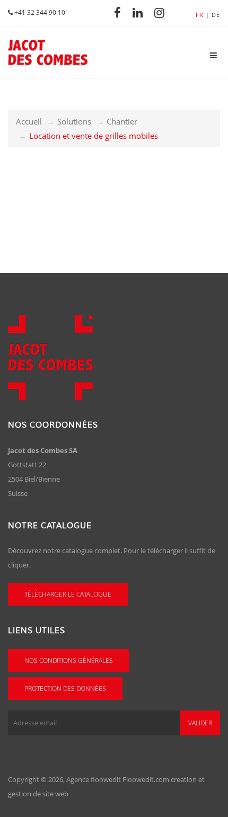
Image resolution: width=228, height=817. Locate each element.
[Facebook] (120, 12)
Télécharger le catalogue (67, 594)
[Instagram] (162, 12)
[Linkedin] (140, 12)
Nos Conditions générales (68, 660)
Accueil (29, 121)
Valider (200, 722)
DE (216, 15)
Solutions (74, 121)
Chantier (122, 121)
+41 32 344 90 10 (39, 12)
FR (200, 15)
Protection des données (65, 688)
